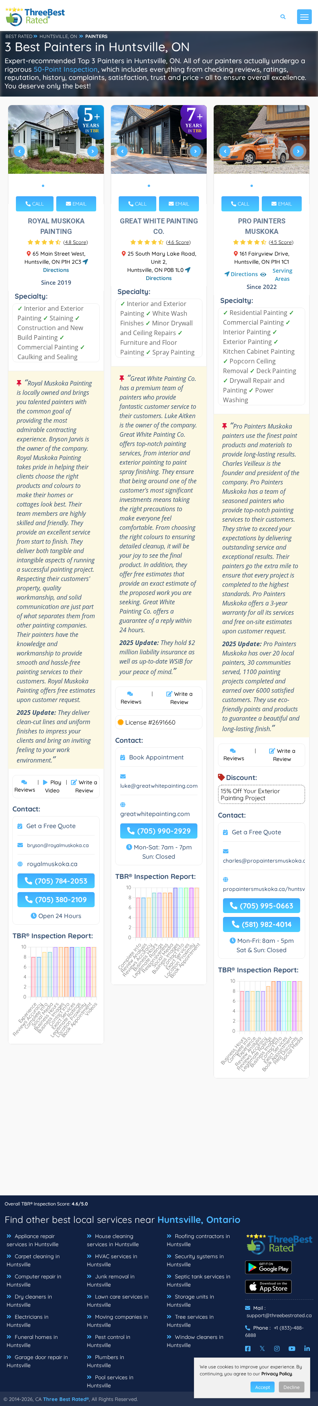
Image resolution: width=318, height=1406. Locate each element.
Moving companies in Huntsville (117, 1320)
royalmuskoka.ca (52, 864)
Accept (262, 1387)
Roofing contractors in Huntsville (198, 1240)
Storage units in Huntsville (190, 1300)
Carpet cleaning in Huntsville (33, 1260)
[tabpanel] (56, 154)
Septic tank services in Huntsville (198, 1280)
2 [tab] (49, 186)
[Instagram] (277, 1348)
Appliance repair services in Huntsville (33, 1240)
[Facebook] (248, 1348)
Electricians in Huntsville (27, 1320)
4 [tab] (61, 186)
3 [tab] (55, 186)
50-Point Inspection (66, 69)
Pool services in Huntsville (110, 1381)
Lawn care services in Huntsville (118, 1300)
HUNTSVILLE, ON (58, 36)
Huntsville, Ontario (198, 1219)
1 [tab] (43, 186)
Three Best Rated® (66, 1399)
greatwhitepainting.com (155, 814)
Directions (244, 274)
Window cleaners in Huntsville (195, 1341)
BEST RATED (19, 36)
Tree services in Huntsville (190, 1320)
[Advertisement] (159, 1140)
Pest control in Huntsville (108, 1341)
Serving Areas (282, 274)
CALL (37, 204)
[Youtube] (292, 1348)
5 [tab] (68, 186)
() (75, 242)
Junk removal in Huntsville (111, 1280)
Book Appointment (156, 757)
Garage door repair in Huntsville (37, 1361)
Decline (291, 1387)
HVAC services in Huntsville (112, 1260)
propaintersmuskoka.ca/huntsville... (269, 888)
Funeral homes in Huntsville (32, 1341)
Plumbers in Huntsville (105, 1361)
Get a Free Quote (51, 826)
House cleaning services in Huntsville (113, 1240)
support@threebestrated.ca (279, 1315)
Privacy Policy (276, 1374)
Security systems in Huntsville (195, 1260)
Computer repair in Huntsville (34, 1280)
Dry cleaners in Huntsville (29, 1300)
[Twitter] (262, 1348)
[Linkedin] (307, 1348)
